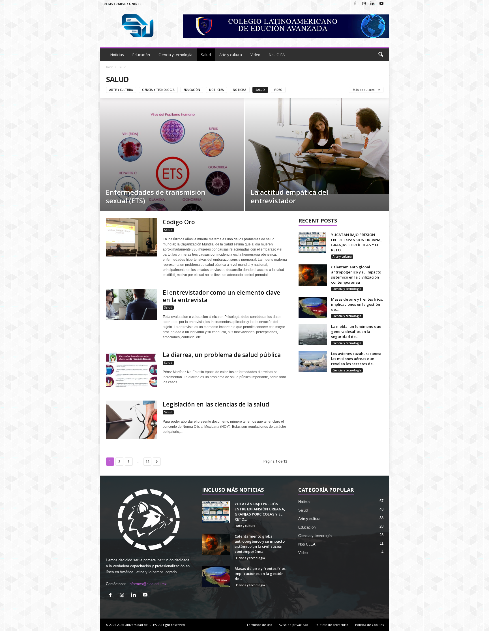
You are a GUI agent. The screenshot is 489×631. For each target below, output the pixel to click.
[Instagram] (364, 4)
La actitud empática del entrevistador (289, 196)
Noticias (117, 54)
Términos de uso (259, 625)
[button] (380, 54)
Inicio (109, 67)
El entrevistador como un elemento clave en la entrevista (221, 296)
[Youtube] (381, 4)
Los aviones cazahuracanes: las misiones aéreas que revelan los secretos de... (356, 358)
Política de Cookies (369, 625)
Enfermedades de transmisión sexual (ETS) (155, 196)
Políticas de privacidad (332, 625)
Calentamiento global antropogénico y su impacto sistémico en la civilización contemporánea (356, 274)
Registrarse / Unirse (122, 4)
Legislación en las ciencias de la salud (216, 404)
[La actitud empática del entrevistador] (317, 146)
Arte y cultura (230, 54)
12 (147, 461)
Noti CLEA (277, 54)
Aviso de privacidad (293, 625)
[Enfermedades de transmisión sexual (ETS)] (172, 154)
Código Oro (179, 222)
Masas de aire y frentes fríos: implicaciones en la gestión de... (357, 304)
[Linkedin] (372, 4)
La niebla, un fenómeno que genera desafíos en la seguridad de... (356, 331)
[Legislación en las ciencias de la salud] (131, 420)
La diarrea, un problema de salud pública (222, 355)
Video (255, 54)
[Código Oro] (131, 237)
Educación (141, 54)
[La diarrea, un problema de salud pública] (131, 370)
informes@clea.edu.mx (148, 584)
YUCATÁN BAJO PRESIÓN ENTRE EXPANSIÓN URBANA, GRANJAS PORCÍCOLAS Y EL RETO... (356, 242)
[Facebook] (355, 4)
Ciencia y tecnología (175, 54)
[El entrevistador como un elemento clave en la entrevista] (131, 304)
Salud (206, 54)
